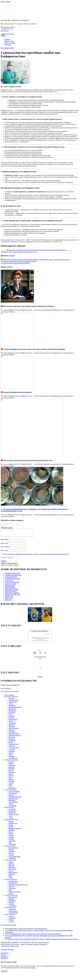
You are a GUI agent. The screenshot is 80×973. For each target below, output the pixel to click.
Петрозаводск (13, 802)
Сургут (11, 853)
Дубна (11, 703)
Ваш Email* (4, 539)
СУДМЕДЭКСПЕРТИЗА (13, 575)
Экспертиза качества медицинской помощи (15, 263)
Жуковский (12, 709)
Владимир (12, 765)
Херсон (11, 916)
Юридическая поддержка (9, 563)
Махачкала (12, 900)
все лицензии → (6, 688)
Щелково (12, 756)
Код (10, 527)
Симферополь (13, 913)
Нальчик (11, 904)
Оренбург (12, 830)
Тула (10, 786)
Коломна (11, 716)
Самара (11, 835)
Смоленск (12, 781)
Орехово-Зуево (14, 733)
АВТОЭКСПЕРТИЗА (12, 582)
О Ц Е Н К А (9, 580)
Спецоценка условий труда (10, 946)
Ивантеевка (12, 710)
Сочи (10, 816)
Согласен (4, 971)
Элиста (11, 818)
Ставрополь (12, 906)
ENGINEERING (10, 587)
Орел (10, 777)
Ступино (12, 749)
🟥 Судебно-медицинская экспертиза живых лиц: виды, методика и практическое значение (33, 349)
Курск (11, 774)
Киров (11, 826)
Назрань (11, 902)
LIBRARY (8, 600)
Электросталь (13, 758)
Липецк (11, 776)
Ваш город (4, 550)
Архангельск (13, 793)
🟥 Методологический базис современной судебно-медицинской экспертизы (27, 306)
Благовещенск (13, 881)
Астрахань (12, 809)
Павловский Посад (15, 735)
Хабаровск (12, 888)
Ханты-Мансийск (14, 856)
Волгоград (12, 811)
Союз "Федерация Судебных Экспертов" (34, 944)
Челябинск (12, 858)
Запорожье (12, 918)
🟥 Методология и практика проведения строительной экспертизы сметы (27, 460)
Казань (11, 825)
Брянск (11, 763)
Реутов (11, 742)
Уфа (10, 842)
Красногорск (13, 719)
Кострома (12, 772)
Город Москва (9, 695)
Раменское (12, 740)
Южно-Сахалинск (15, 891)
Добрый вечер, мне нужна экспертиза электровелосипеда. (28, 928)
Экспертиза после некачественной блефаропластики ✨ (19, 252)
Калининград (13, 798)
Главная (7, 39)
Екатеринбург (13, 848)
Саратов (11, 839)
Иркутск (11, 865)
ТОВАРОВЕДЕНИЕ (11, 589)
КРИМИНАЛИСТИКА (12, 573)
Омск (10, 876)
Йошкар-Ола (13, 823)
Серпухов (12, 746)
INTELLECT (9, 598)
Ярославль (12, 788)
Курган (11, 849)
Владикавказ (13, 897)
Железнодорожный (15, 707)
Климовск (12, 712)
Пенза (11, 832)
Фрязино (11, 751)
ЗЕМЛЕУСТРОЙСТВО (12, 594)
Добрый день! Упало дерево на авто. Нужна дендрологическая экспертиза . (37, 934)
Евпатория (12, 909)
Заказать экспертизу (7, 34)
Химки (11, 753)
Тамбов (11, 783)
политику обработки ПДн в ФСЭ (58, 554)
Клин (10, 714)
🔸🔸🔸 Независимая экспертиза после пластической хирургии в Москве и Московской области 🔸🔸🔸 (36, 250)
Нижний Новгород (15, 828)
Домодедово (13, 702)
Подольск (12, 737)
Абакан (11, 862)
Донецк (11, 920)
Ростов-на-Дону (14, 814)
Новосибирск (13, 872)
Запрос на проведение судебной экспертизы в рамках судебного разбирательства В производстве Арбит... (43, 939)
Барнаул (11, 863)
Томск (11, 877)
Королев (11, 718)
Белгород (12, 761)
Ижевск (11, 821)
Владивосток (13, 883)
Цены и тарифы (10, 43)
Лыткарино (12, 723)
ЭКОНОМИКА (10, 586)
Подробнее (32, 968)
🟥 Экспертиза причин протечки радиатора (16, 392)
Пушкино (12, 739)
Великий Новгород (15, 797)
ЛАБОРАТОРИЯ (10, 584)
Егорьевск (12, 705)
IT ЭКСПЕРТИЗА (11, 577)
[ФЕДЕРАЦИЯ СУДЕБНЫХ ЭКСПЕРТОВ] (8, 17)
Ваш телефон (5, 547)
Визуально (5, 527)
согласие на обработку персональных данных (22, 554)
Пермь (11, 833)
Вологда (11, 795)
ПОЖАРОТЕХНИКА (12, 593)
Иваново (11, 768)
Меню (3, 36)
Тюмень (11, 855)
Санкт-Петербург (14, 791)
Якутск (11, 893)
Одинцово (12, 732)
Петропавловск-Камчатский (18, 884)
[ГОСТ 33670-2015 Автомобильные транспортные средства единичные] (40, 676)
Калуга (11, 770)
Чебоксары (12, 844)
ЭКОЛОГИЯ (9, 596)
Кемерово (12, 867)
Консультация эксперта (8, 925)
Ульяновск (12, 841)
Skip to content (5, 1)
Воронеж (12, 767)
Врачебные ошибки (7, 48)
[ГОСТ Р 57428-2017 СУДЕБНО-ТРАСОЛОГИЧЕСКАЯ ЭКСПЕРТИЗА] (40, 642)
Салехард (12, 851)
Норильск (12, 874)
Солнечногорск (14, 747)
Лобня (11, 721)
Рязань (11, 779)
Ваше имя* (4, 543)
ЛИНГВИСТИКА (11, 591)
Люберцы (12, 725)
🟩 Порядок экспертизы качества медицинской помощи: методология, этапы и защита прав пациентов (35, 259)
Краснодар (12, 812)
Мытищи (12, 726)
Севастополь (13, 911)
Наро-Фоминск (14, 728)
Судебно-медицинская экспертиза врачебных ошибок (18, 261)
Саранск (11, 837)
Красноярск (12, 869)
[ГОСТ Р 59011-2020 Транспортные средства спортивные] (40, 668)
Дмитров (12, 698)
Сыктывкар (12, 805)
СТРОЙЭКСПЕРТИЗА (12, 579)
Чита (10, 890)
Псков (11, 804)
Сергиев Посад (14, 744)
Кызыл (11, 870)
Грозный (11, 898)
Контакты (8, 44)
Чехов (10, 754)
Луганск (11, 921)
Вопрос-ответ (9, 41)
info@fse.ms (5, 30)
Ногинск (11, 730)
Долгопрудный (14, 700)
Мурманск (12, 800)
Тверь (10, 784)
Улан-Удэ (12, 886)
